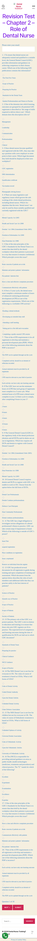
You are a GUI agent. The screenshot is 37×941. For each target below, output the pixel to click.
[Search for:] (12, 921)
